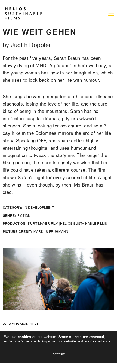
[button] (11, 324)
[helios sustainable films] (23, 13)
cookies (25, 336)
